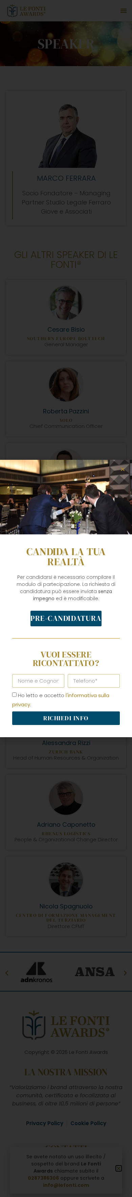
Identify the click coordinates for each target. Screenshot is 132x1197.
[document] (66, 598)
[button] (122, 469)
